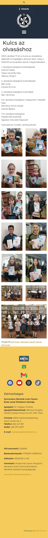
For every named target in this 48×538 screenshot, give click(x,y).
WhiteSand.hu (41, 531)
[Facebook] (10, 383)
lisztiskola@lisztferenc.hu (24, 432)
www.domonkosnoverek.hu (17, 474)
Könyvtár (15, 342)
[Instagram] (29, 383)
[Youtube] (19, 383)
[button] (24, 32)
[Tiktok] (38, 383)
